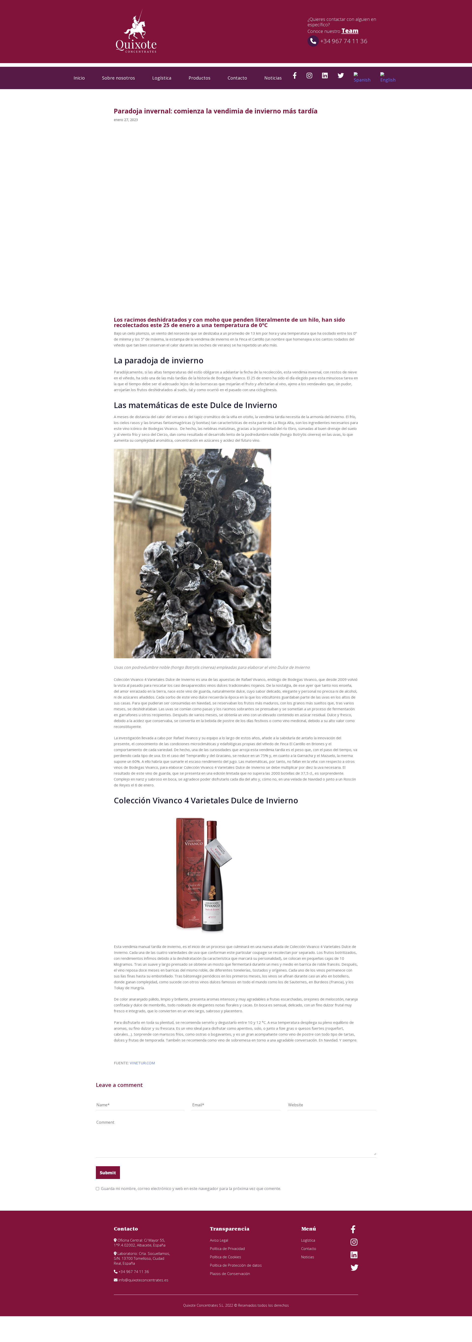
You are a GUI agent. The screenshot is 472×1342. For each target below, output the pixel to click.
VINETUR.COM (142, 1062)
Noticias (273, 78)
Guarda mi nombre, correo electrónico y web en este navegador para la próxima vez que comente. (191, 1188)
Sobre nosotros (118, 78)
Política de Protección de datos (236, 1265)
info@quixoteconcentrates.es (143, 1279)
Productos (199, 78)
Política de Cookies (225, 1256)
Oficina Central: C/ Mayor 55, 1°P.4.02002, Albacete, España (139, 1242)
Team (349, 31)
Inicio (79, 78)
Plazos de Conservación (230, 1273)
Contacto (237, 78)
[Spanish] (362, 78)
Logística (161, 78)
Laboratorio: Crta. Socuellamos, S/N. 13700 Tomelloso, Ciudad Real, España (142, 1258)
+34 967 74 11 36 (343, 41)
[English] (388, 78)
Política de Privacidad (227, 1248)
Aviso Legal (219, 1240)
